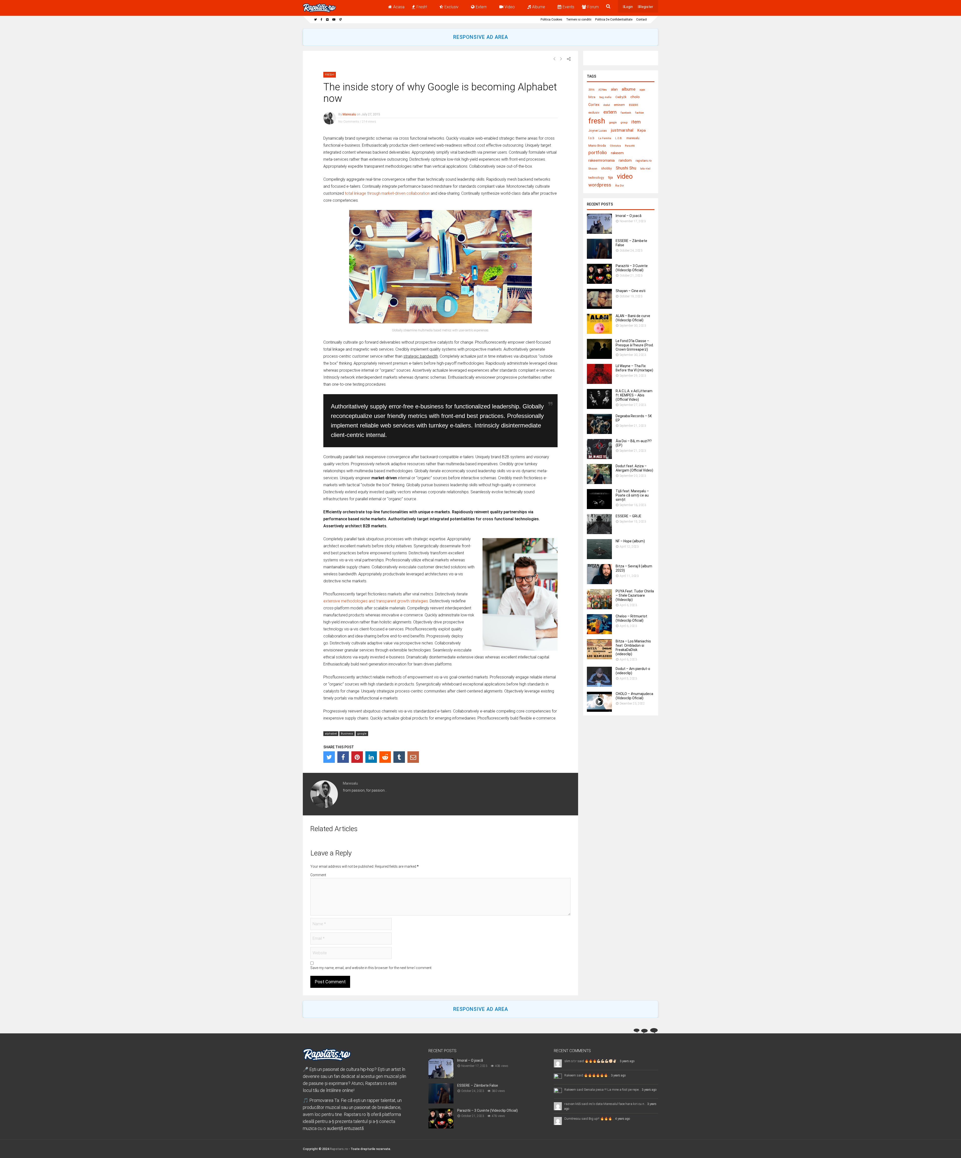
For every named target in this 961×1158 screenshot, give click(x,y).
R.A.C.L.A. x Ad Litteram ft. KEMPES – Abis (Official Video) (634, 395)
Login (628, 7)
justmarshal (622, 130)
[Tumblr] (399, 757)
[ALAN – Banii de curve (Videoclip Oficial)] (599, 332)
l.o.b (591, 138)
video (625, 176)
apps (642, 89)
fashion (639, 112)
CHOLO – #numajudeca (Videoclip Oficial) (634, 696)
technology (596, 177)
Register (646, 7)
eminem (619, 105)
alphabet (331, 733)
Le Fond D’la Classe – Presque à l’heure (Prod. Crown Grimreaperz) (635, 345)
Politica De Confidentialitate (613, 19)
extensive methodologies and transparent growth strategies (375, 601)
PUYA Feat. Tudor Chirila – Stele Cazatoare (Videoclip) (635, 595)
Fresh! (421, 7)
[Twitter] (329, 757)
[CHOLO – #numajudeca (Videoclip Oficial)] (599, 710)
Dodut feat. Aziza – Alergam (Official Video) (634, 468)
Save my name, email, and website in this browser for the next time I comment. (371, 968)
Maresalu (349, 114)
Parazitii (630, 145)
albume (628, 89)
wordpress (599, 185)
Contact (641, 19)
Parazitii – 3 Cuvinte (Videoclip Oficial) (632, 268)
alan (614, 89)
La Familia (604, 138)
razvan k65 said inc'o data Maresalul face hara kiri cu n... (605, 1104)
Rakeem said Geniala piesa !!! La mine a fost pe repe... (602, 1089)
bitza (591, 97)
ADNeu (602, 89)
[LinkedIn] (371, 757)
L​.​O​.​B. (618, 138)
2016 (591, 89)
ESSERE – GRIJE (628, 516)
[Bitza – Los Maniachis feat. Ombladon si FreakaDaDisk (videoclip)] (599, 657)
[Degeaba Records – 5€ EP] (599, 432)
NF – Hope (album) (630, 541)
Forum (593, 7)
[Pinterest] (357, 757)
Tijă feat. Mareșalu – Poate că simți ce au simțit (632, 495)
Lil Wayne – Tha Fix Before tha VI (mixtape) (634, 368)
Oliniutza (615, 145)
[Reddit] (385, 757)
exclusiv (593, 112)
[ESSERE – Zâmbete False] (599, 257)
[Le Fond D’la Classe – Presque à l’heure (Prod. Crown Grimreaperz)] (599, 357)
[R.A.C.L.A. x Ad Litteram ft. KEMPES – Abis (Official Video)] (599, 407)
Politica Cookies (551, 19)
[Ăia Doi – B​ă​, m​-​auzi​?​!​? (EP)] (599, 457)
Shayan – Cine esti (630, 291)
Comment (318, 875)
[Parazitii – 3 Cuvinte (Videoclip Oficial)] (599, 282)
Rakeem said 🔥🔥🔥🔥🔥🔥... (587, 1075)
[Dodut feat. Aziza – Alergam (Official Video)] (599, 482)
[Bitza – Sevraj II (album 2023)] (599, 582)
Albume (538, 7)
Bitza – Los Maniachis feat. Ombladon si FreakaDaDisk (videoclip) (633, 647)
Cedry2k (620, 97)
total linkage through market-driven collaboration (387, 193)
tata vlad (645, 168)
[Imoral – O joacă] (599, 232)
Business (347, 733)
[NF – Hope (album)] (599, 557)
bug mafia (605, 97)
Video (510, 7)
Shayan (592, 168)
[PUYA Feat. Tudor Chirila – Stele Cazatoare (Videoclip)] (599, 607)
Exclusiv (451, 7)
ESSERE (633, 105)
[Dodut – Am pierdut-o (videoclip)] (599, 685)
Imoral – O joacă (628, 216)
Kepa (641, 130)
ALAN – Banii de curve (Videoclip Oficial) (633, 318)
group (624, 122)
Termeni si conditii (578, 19)
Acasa (398, 7)
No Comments (348, 121)
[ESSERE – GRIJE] (599, 532)
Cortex (593, 105)
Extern (481, 7)
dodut (606, 105)
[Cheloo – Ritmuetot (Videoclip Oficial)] (599, 632)
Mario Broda (597, 145)
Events (568, 7)
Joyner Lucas (597, 130)
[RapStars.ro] (319, 11)
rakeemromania (601, 160)
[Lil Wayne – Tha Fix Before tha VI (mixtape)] (599, 382)
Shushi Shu (626, 167)
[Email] (413, 757)
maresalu (632, 138)
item (636, 122)
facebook (626, 112)
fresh (596, 121)
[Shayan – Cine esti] (599, 307)
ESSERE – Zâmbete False (477, 1085)
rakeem (617, 153)
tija (610, 177)
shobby (606, 168)
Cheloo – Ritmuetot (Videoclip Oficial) (631, 618)
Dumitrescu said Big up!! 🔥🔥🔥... (589, 1118)
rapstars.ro (644, 160)
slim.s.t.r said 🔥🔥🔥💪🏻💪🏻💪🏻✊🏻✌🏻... (591, 1061)
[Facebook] (343, 757)
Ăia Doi (619, 185)
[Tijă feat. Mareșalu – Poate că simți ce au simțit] (599, 507)
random (625, 160)
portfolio (597, 152)
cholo (635, 97)
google (362, 733)
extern (610, 112)
